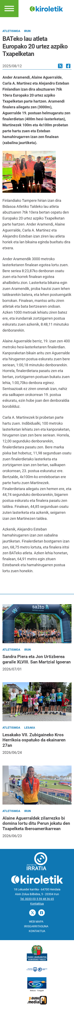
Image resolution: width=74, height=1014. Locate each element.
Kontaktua (37, 903)
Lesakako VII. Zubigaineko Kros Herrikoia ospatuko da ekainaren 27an (34, 740)
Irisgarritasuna (36, 926)
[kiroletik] (46, 8)
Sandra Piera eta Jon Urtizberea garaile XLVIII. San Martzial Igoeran (36, 659)
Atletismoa (11, 31)
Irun (27, 31)
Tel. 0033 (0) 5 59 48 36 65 (37, 899)
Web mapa (36, 921)
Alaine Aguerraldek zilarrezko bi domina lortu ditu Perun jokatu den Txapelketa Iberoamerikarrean (36, 823)
